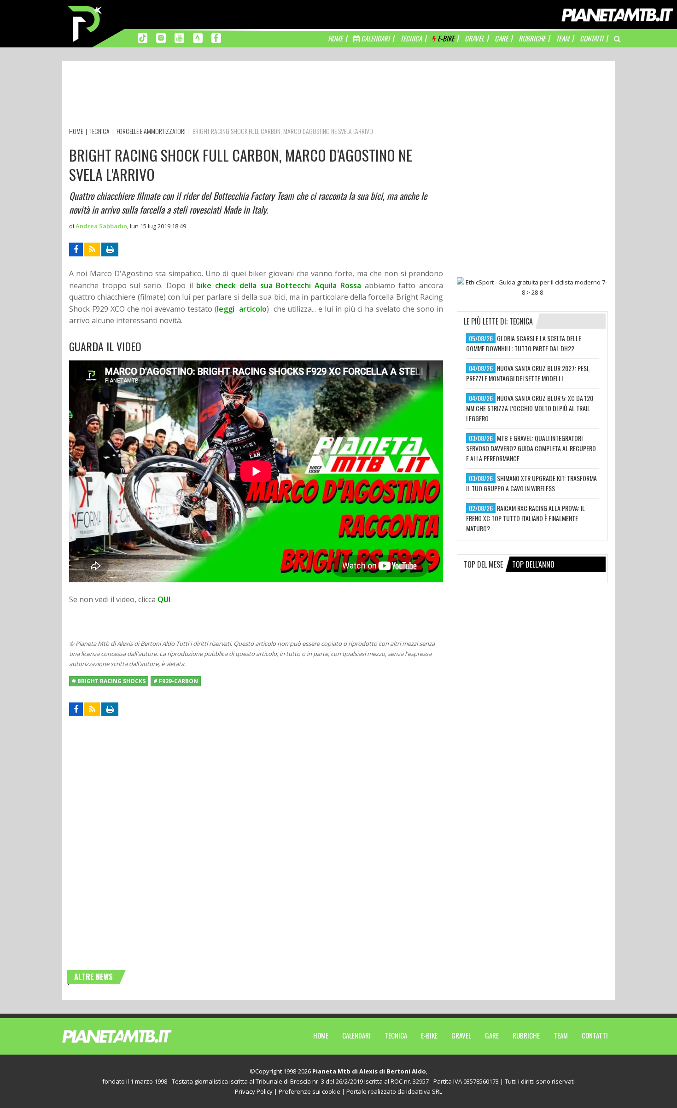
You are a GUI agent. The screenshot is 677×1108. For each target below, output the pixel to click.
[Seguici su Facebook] (216, 37)
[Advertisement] (236, 95)
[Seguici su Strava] (197, 37)
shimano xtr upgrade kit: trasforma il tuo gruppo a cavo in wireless (531, 483)
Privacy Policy (254, 1091)
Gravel (461, 1035)
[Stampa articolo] (109, 249)
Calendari (356, 1035)
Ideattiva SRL (424, 1091)
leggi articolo (242, 309)
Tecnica (396, 1035)
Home (320, 1035)
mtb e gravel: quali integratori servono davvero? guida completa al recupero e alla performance (531, 448)
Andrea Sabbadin (101, 226)
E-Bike (429, 1035)
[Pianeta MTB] (133, 1036)
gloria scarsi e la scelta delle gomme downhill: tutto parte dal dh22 (523, 343)
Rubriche (526, 1035)
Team (561, 1035)
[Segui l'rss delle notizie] (92, 249)
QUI (164, 599)
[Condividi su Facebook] (76, 249)
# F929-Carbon (175, 681)
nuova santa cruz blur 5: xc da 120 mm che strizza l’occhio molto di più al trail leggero (529, 408)
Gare (492, 1035)
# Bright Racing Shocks (109, 681)
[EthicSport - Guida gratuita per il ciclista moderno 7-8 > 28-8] (532, 287)
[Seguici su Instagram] (160, 37)
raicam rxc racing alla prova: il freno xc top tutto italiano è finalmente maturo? (525, 518)
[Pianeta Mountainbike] (86, 23)
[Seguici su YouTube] (179, 37)
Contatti (595, 1035)
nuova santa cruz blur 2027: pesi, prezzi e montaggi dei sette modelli (527, 373)
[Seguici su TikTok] (142, 37)
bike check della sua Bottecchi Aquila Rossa (278, 285)
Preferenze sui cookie (309, 1091)
